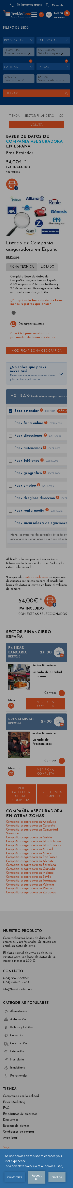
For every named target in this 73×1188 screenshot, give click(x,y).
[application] (36, 1168)
